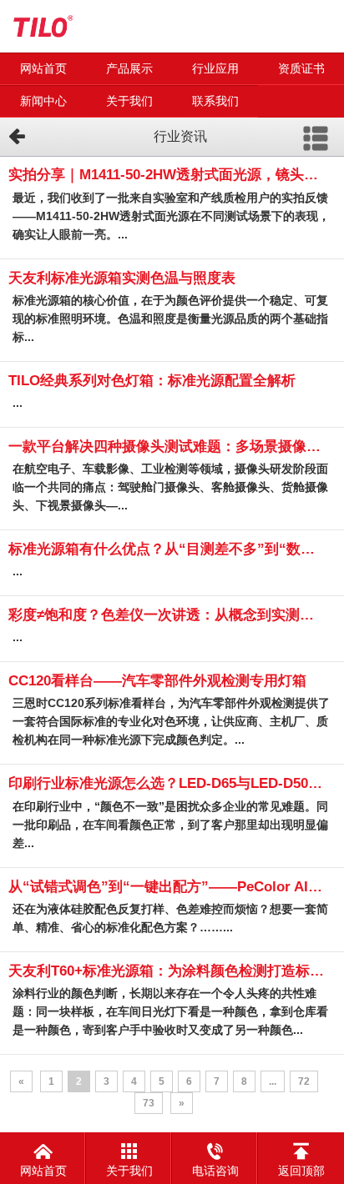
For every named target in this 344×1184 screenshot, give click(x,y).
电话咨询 (215, 1170)
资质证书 (301, 68)
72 (304, 1081)
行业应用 (215, 68)
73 (148, 1103)
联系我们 (215, 101)
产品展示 (129, 68)
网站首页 (43, 68)
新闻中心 (43, 101)
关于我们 (129, 101)
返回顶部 (301, 1170)
